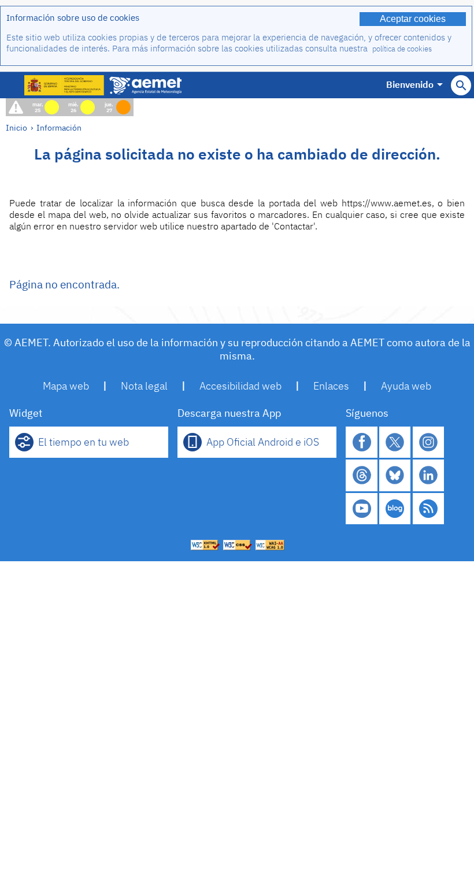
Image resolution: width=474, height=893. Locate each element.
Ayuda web (406, 385)
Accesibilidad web (240, 385)
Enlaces (331, 385)
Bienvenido (410, 84)
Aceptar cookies (413, 19)
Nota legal (144, 385)
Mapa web (66, 385)
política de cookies (402, 49)
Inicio (16, 127)
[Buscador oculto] (461, 85)
